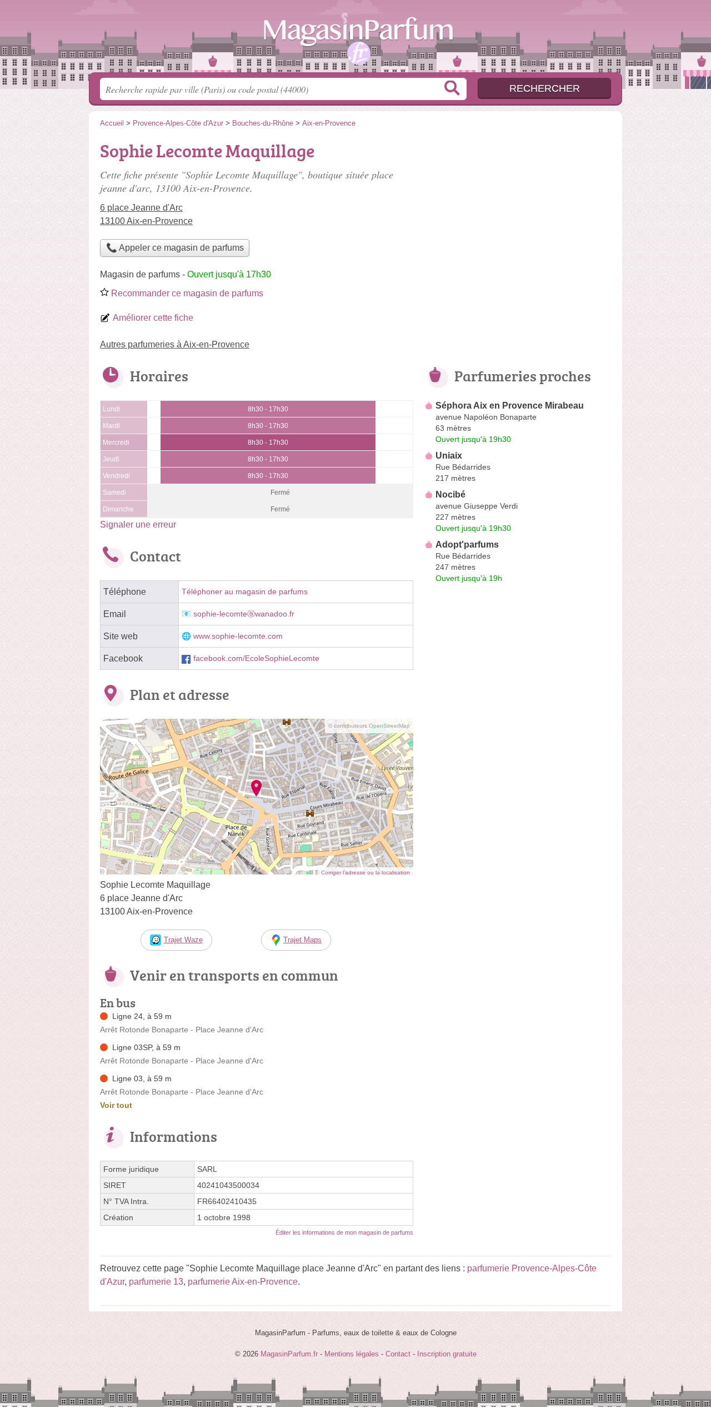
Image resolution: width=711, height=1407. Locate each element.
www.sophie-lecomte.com (238, 636)
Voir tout (116, 1105)
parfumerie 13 (156, 1281)
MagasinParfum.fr (355, 39)
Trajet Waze (183, 940)
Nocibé (450, 494)
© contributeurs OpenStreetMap (369, 726)
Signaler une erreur (138, 524)
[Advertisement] (517, 846)
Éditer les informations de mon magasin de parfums (344, 1232)
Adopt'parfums (467, 544)
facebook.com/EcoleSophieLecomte (256, 658)
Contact (397, 1354)
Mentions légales (351, 1354)
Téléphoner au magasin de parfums (245, 592)
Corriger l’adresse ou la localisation (365, 872)
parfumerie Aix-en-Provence (243, 1281)
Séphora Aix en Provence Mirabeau (509, 405)
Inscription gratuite (447, 1354)
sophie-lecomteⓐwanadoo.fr (243, 614)
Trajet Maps (302, 940)
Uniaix (448, 455)
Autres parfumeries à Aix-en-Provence (174, 344)
